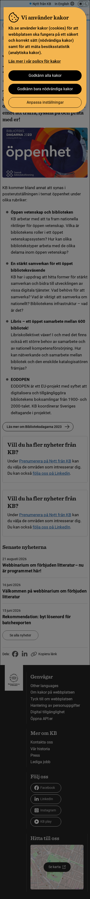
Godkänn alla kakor (45, 75)
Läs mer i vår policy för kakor (34, 61)
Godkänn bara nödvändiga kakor (45, 89)
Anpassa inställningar (45, 102)
